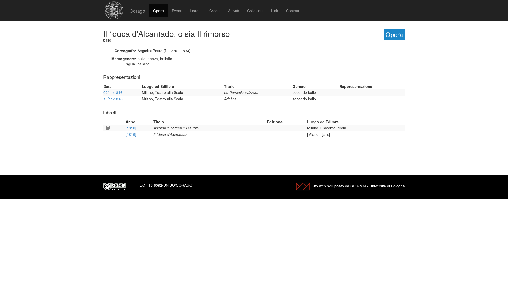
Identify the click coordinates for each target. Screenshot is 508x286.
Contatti (292, 10)
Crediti (214, 10)
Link (274, 10)
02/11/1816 (113, 92)
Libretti (195, 10)
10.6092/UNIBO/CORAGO (170, 185)
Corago (137, 10)
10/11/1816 (113, 98)
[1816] (131, 128)
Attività (233, 10)
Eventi (177, 10)
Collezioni (255, 10)
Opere (158, 10)
